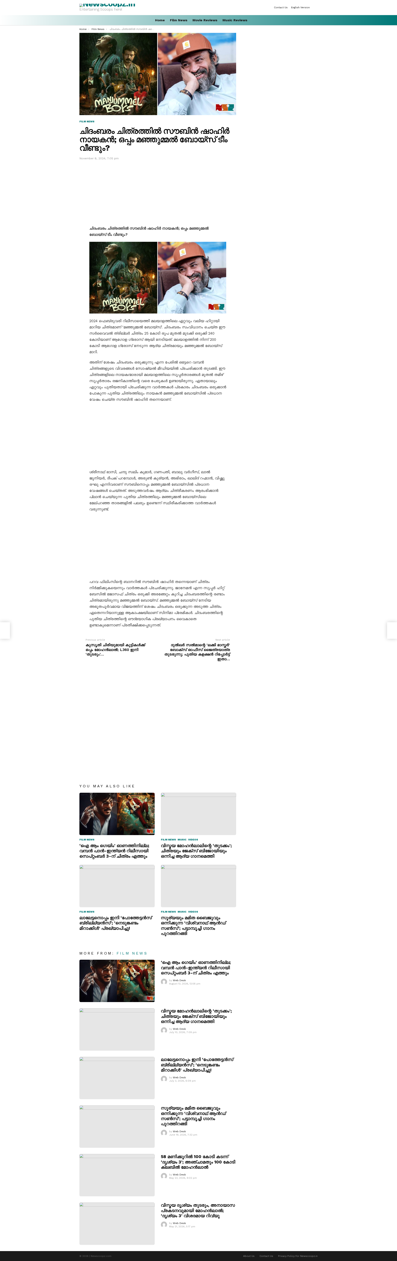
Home (160, 20)
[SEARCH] (316, 20)
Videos (193, 839)
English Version (300, 7)
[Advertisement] (157, 192)
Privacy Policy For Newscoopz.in (298, 1256)
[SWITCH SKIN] (316, 7)
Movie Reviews (205, 20)
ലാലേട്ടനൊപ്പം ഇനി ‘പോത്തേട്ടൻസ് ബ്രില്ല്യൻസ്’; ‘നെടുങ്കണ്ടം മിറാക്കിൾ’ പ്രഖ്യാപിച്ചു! (115, 923)
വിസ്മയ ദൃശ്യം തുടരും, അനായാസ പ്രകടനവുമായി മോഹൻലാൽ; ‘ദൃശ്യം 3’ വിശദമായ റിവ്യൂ (198, 1210)
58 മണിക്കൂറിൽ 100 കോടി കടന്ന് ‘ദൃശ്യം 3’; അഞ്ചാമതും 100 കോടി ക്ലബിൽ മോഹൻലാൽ (198, 1162)
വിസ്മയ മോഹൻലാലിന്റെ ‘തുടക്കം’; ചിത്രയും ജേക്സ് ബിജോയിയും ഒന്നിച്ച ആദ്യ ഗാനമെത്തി (196, 851)
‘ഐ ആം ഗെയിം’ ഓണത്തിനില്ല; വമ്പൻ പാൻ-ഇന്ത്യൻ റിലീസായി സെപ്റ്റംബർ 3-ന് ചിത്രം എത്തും (114, 851)
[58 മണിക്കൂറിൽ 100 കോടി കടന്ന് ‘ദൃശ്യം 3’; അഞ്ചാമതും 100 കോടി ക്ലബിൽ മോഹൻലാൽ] (117, 1175)
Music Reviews (234, 20)
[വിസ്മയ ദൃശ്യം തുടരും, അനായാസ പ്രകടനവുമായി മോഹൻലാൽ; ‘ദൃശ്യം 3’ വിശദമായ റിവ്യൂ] (117, 1224)
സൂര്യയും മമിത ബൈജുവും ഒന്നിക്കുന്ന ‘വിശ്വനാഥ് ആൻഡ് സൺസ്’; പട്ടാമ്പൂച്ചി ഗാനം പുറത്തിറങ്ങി (193, 925)
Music (182, 839)
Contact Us (281, 7)
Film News (178, 20)
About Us (249, 1256)
